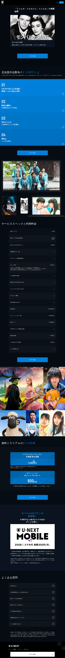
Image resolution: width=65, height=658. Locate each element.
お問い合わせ (26, 649)
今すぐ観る (32, 56)
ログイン (61, 2)
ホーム (10, 649)
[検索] (57, 2)
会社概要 (14, 649)
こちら (33, 269)
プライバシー (19, 649)
